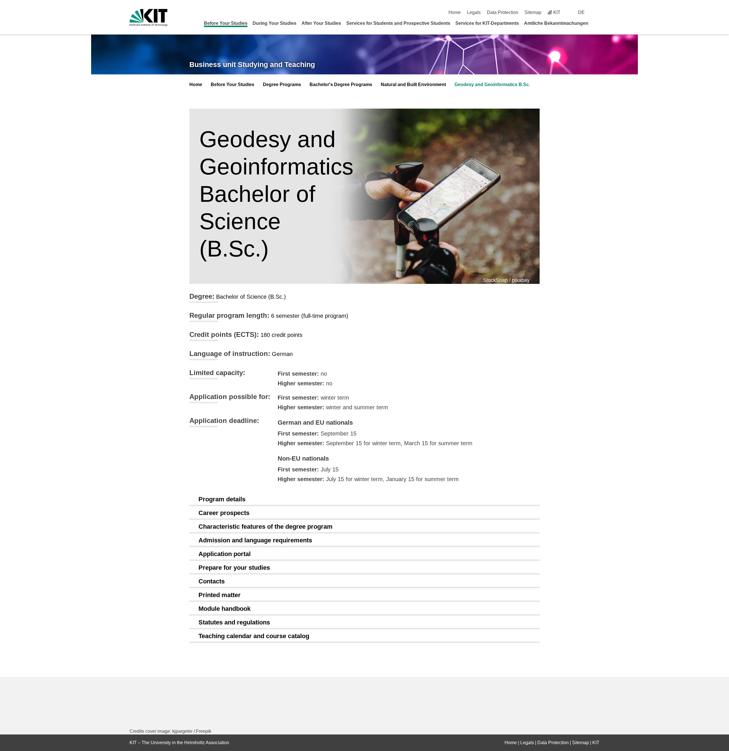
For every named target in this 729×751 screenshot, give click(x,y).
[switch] (597, 12)
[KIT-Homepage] (148, 17)
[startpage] (597, 23)
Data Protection (502, 12)
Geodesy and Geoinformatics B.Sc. (492, 84)
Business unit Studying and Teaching (252, 64)
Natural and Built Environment (413, 84)
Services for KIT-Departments (487, 23)
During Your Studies (274, 23)
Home (455, 12)
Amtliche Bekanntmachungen (556, 23)
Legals (474, 12)
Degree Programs (282, 84)
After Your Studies (321, 23)
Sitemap (533, 12)
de (581, 12)
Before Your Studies (225, 23)
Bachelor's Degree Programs (341, 84)
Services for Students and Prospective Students (398, 23)
